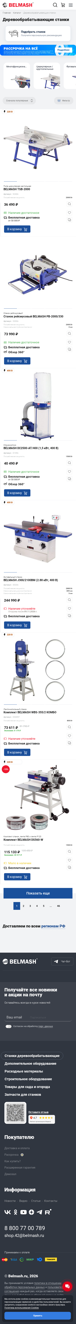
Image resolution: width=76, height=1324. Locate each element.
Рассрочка (11, 1154)
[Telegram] (39, 1212)
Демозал (10, 1174)
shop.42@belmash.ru (24, 1235)
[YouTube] (23, 1212)
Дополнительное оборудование (30, 1063)
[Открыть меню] (70, 5)
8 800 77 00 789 (24, 1228)
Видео (23, 1201)
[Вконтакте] (7, 1212)
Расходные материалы (24, 1071)
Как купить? (12, 1161)
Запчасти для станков (23, 1094)
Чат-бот (65, 961)
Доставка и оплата (17, 1148)
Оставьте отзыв (38, 1112)
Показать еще (38, 893)
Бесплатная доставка (24, 217)
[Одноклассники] (15, 1212)
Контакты (50, 1201)
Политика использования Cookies (21, 1308)
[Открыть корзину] (62, 5)
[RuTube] (48, 1212)
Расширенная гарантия (19, 1167)
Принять (37, 1315)
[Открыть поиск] (55, 5)
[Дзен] (31, 1212)
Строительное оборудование (28, 1079)
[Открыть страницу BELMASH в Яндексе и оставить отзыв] (15, 1113)
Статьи (35, 1201)
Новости (10, 1201)
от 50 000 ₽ (14, 220)
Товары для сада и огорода (27, 1087)
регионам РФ (53, 926)
